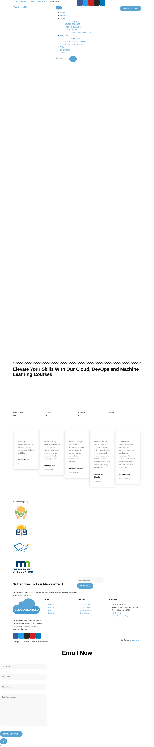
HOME (62, 13)
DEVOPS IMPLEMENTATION (75, 41)
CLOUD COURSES (72, 21)
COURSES (64, 18)
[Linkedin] (102, 3)
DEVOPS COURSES (72, 24)
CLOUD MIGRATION (72, 38)
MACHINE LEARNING (73, 27)
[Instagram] (97, 3)
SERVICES (64, 36)
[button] (0, 745)
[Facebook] (80, 3)
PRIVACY (63, 53)
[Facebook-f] (15, 636)
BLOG (62, 47)
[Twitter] (85, 3)
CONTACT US (65, 50)
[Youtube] (91, 3)
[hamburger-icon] (59, 7)
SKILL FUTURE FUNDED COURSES (78, 33)
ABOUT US (64, 15)
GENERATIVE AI (71, 30)
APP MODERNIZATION (73, 44)
